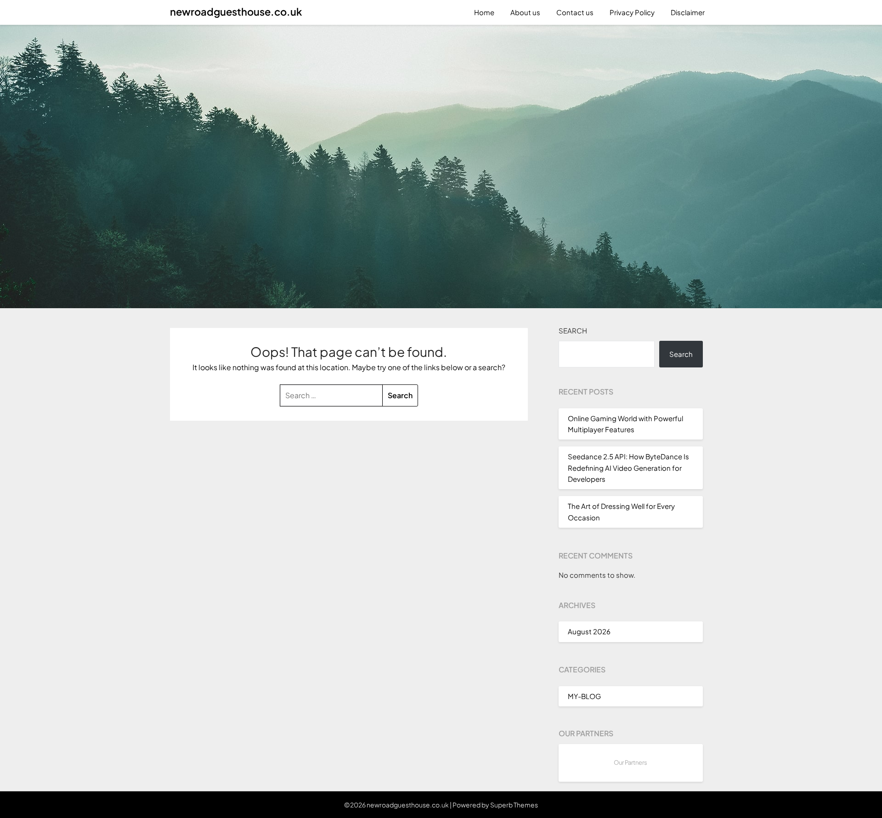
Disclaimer (688, 12)
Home (484, 12)
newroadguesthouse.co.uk (236, 11)
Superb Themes (514, 805)
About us (525, 12)
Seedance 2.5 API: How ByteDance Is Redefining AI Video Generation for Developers (628, 467)
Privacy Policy (632, 12)
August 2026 (589, 631)
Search (573, 330)
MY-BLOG (584, 696)
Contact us (575, 12)
